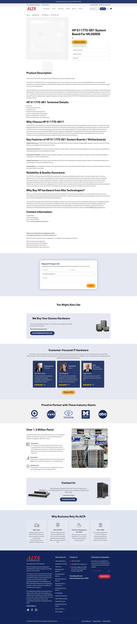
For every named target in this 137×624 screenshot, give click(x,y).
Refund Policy (107, 621)
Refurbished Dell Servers (59, 575)
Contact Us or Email (68, 499)
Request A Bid (68, 392)
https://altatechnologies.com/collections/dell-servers (41, 235)
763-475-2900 (75, 561)
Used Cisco (58, 566)
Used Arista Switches (61, 596)
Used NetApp (59, 593)
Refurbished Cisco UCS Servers (60, 584)
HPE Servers (45, 15)
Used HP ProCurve (60, 601)
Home (28, 15)
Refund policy (59, 611)
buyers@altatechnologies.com (42, 333)
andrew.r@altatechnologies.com (39, 221)
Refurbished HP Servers (59, 570)
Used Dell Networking (61, 598)
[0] (110, 8)
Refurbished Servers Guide (61, 605)
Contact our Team (97, 207)
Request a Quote (79, 42)
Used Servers (35, 15)
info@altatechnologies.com (79, 564)
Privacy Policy (97, 621)
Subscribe (103, 576)
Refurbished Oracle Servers (60, 589)
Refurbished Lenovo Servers (60, 580)
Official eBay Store (60, 561)
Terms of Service (59, 609)
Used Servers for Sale (61, 564)
